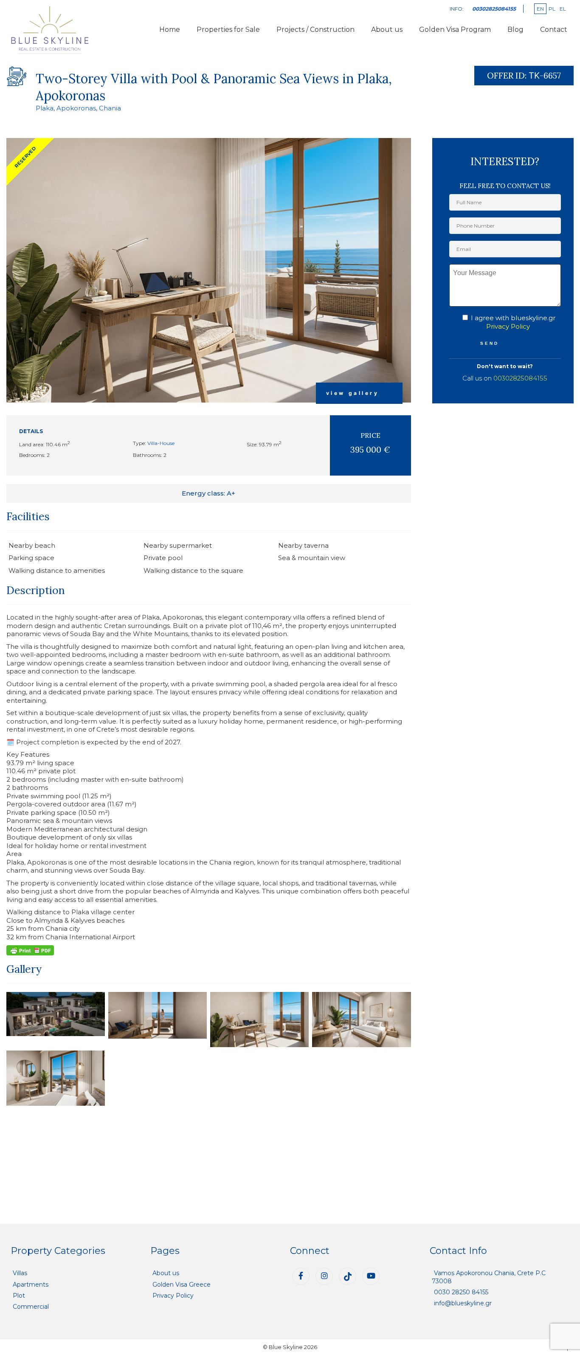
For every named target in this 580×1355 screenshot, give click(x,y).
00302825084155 (520, 378)
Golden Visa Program (455, 29)
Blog (515, 29)
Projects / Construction (315, 29)
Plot (19, 1295)
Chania (110, 108)
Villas (20, 1273)
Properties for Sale (228, 29)
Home (169, 29)
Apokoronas (76, 108)
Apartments (30, 1284)
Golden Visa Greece (181, 1284)
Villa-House (161, 443)
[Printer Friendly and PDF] (30, 950)
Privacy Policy (508, 326)
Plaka (44, 108)
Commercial (31, 1306)
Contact (553, 29)
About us (387, 29)
